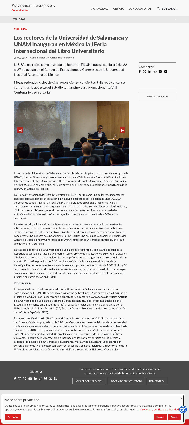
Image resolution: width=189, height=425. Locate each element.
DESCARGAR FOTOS (157, 96)
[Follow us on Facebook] (140, 71)
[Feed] (55, 378)
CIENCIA (118, 8)
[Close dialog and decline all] (181, 397)
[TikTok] (40, 378)
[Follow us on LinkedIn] (149, 71)
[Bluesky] (45, 378)
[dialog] (93, 408)
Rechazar (160, 417)
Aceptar (174, 417)
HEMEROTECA (157, 381)
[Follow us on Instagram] (19, 378)
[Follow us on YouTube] (30, 378)
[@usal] (50, 378)
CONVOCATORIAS (140, 8)
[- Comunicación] (34, 7)
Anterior (20, 130)
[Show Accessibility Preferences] (183, 409)
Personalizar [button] (12, 417)
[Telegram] (160, 71)
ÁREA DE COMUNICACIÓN (89, 381)
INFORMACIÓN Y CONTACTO (126, 381)
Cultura (20, 29)
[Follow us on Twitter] (144, 71)
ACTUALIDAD (99, 8)
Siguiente (122, 130)
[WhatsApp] (155, 71)
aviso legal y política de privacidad (159, 409)
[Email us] (165, 71)
